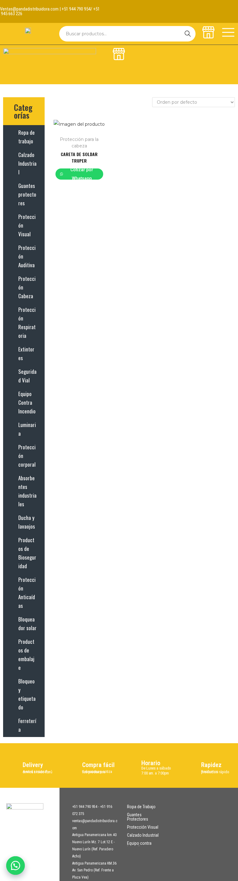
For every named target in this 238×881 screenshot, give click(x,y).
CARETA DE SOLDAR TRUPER (79, 157)
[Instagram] (226, 16)
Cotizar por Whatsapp (81, 174)
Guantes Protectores (137, 817)
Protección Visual (142, 827)
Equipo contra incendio (139, 845)
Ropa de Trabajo (141, 806)
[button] (15, 865)
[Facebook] (226, 6)
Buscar (187, 34)
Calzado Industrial (143, 835)
